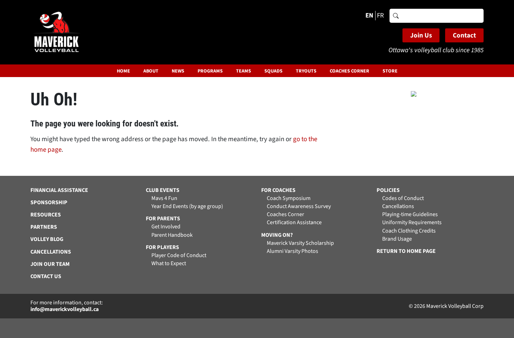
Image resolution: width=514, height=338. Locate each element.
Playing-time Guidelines (410, 214)
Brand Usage (397, 239)
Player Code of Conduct (178, 255)
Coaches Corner (349, 71)
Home (123, 71)
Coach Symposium (288, 198)
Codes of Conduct (403, 198)
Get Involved (165, 226)
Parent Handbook (172, 235)
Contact (464, 35)
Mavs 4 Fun (164, 198)
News (178, 71)
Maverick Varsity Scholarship (300, 243)
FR (380, 15)
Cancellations (398, 206)
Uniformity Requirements (412, 222)
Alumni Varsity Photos (292, 251)
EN (369, 15)
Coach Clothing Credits (409, 231)
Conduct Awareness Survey (299, 206)
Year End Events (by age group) (187, 206)
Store (390, 71)
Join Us (421, 35)
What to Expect (168, 263)
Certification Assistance (294, 222)
